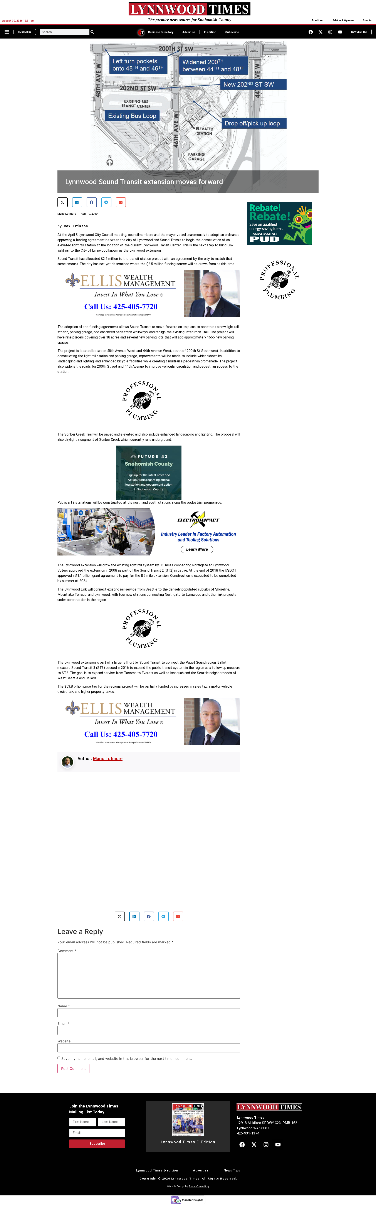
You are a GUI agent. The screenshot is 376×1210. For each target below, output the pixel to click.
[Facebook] (310, 32)
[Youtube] (340, 32)
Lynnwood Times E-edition (157, 1175)
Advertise (188, 32)
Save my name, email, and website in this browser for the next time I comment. (126, 1063)
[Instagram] (330, 32)
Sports (367, 20)
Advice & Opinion (343, 20)
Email (63, 1028)
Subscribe (232, 32)
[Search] (92, 32)
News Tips (232, 1175)
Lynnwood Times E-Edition (188, 1146)
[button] (62, 202)
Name (63, 1010)
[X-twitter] (320, 32)
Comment (66, 955)
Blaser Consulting (199, 1191)
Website (63, 1045)
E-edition (317, 20)
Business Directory (160, 32)
